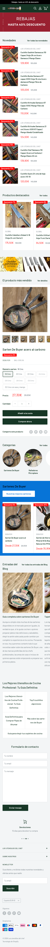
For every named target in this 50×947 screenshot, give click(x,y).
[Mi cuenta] (40, 8)
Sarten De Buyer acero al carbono (24, 349)
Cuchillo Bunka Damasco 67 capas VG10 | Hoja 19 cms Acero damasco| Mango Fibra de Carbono (33, 80)
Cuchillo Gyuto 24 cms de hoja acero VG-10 (33, 175)
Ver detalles (42, 280)
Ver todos (43, 195)
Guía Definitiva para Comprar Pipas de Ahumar (14, 720)
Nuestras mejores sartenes (18, 493)
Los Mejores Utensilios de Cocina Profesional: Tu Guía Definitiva (14, 702)
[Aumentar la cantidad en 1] (28, 403)
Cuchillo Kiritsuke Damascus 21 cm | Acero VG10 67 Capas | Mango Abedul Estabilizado (33, 129)
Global (8, 231)
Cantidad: (7, 404)
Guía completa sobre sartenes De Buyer (21, 616)
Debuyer (6, 360)
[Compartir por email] (45, 432)
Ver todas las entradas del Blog (34, 564)
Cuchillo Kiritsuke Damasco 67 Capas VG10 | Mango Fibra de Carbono (33, 106)
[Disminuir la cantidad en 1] (15, 403)
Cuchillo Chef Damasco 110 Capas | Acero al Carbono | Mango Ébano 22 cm (32, 153)
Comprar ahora (25, 421)
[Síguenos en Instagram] (9, 913)
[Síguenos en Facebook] (4, 913)
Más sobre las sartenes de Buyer (36, 720)
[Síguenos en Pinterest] (14, 913)
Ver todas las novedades (37, 40)
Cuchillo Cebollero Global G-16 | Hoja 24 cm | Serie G (17, 236)
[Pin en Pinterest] (36, 432)
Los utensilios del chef (31, 49)
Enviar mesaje (15, 808)
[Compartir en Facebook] (31, 432)
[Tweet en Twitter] (41, 432)
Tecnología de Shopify (10, 941)
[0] (45, 8)
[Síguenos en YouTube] (19, 913)
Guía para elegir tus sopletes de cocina (25, 733)
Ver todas (43, 445)
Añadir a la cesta (25, 413)
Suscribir (10, 888)
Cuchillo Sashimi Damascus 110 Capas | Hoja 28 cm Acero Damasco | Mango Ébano (33, 55)
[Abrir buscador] (35, 8)
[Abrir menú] (4, 8)
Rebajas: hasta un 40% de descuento (25, 2)
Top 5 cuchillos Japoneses (36, 702)
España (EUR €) (9, 900)
